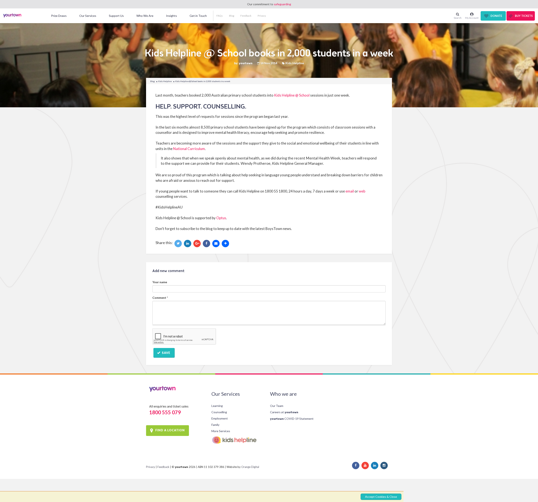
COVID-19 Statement (292, 418)
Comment (160, 297)
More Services (220, 431)
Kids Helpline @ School (292, 95)
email (349, 191)
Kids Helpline (165, 81)
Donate (496, 15)
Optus (221, 218)
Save (165, 353)
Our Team (276, 406)
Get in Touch (198, 15)
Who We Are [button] (144, 15)
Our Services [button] (87, 15)
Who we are (283, 394)
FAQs (219, 15)
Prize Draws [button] (59, 15)
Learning (217, 406)
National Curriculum (189, 148)
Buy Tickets (524, 15)
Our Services (225, 394)
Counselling (219, 412)
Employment (219, 418)
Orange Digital (250, 467)
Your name (159, 282)
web (362, 191)
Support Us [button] (116, 15)
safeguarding (282, 4)
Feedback (245, 15)
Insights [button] (171, 15)
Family (215, 424)
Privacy (262, 15)
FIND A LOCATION (170, 430)
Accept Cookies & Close (381, 496)
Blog (231, 15)
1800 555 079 (165, 412)
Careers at (284, 412)
